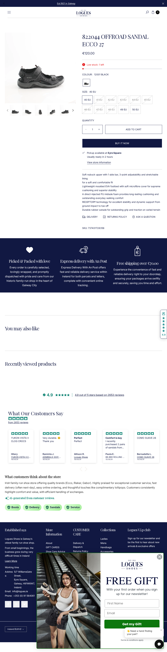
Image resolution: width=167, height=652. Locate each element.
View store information (99, 162)
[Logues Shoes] (83, 12)
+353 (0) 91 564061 (24, 595)
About (49, 543)
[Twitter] (24, 604)
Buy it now (122, 143)
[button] (147, 12)
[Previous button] (4, 3)
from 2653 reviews (18, 422)
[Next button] (72, 110)
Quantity (88, 120)
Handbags (106, 547)
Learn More (11, 561)
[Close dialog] (159, 557)
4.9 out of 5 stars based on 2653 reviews (99, 395)
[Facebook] (8, 604)
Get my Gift (132, 624)
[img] (85, 418)
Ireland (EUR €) (14, 629)
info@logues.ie (20, 591)
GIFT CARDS (52, 547)
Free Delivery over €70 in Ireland (83, 3)
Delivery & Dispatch (78, 545)
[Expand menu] (9, 12)
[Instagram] (16, 604)
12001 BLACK (86, 82)
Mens (103, 543)
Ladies (103, 538)
